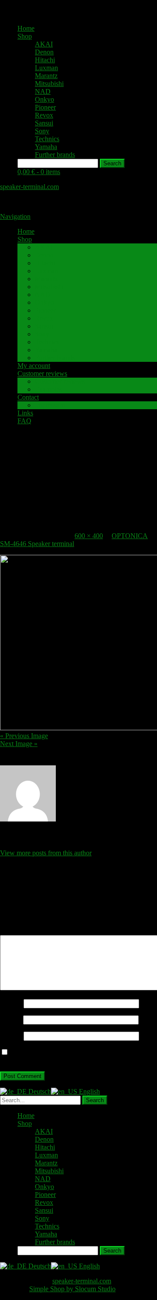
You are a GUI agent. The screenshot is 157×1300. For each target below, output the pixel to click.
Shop (24, 36)
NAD (43, 91)
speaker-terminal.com (29, 186)
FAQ (24, 421)
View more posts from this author (46, 853)
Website (11, 1035)
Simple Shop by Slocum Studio (72, 1289)
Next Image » (19, 743)
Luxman (46, 67)
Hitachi (45, 60)
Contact (28, 397)
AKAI (44, 44)
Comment (16, 931)
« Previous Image (24, 735)
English (88, 1091)
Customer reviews (42, 373)
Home (25, 28)
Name (11, 1003)
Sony (42, 131)
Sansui (44, 123)
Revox (44, 115)
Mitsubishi (49, 83)
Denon (44, 52)
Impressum (50, 405)
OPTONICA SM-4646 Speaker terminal (74, 539)
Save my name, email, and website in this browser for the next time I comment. (74, 1056)
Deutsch (39, 1091)
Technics (47, 139)
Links (25, 413)
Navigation (15, 216)
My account (33, 365)
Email (10, 1019)
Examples (48, 389)
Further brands (55, 154)
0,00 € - (38, 171)
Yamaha (46, 146)
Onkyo (44, 99)
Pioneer (45, 107)
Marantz (46, 75)
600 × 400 (89, 535)
